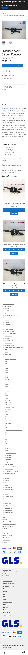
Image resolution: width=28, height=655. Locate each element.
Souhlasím (5, 7)
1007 (7, 361)
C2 (6, 416)
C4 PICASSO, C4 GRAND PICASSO (14, 430)
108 (7, 366)
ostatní (6, 352)
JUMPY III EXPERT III (11, 453)
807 (7, 398)
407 (7, 388)
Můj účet (5, 596)
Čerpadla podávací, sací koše (11, 315)
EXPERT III (8, 448)
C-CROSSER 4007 (10, 407)
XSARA (7, 462)
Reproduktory (8, 478)
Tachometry (7, 501)
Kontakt (5, 591)
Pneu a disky (6, 533)
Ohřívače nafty (8, 349)
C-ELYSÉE (8, 409)
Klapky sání (7, 338)
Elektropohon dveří (9, 329)
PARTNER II (8, 457)
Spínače (6, 494)
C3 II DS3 (8, 421)
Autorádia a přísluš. (9, 311)
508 (7, 393)
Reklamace (6, 610)
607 (7, 395)
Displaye (7, 320)
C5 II (7, 434)
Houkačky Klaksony (9, 331)
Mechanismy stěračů (9, 345)
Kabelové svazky (8, 336)
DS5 (7, 443)
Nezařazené (5, 531)
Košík (4, 594)
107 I (7, 363)
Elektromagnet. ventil (9, 324)
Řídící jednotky (8, 482)
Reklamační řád (7, 612)
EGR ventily (7, 322)
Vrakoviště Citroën (7, 581)
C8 (6, 439)
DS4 (7, 441)
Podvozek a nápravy (7, 535)
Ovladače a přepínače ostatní (11, 356)
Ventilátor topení (8, 508)
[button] (24, 22)
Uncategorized (6, 542)
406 (7, 87)
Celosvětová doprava (8, 586)
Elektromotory (8, 327)
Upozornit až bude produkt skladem (12, 66)
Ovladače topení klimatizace (11, 466)
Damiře (11, 647)
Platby (4, 604)
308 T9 (7, 384)
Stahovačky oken (9, 496)
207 (7, 370)
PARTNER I (8, 455)
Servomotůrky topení (9, 489)
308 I (7, 382)
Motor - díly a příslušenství (9, 524)
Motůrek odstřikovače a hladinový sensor (14, 347)
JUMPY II (8, 450)
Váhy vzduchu (8, 503)
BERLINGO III (9, 404)
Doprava (5, 589)
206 (7, 368)
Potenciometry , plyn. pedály (11, 471)
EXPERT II (8, 446)
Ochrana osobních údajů (9, 583)
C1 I (7, 411)
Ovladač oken (8, 354)
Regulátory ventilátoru (10, 473)
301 (7, 375)
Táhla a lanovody (7, 540)
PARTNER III (9, 459)
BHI (5, 313)
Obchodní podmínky (8, 602)
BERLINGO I (9, 400)
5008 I (7, 391)
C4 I (7, 425)
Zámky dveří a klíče (9, 512)
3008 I (7, 372)
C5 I (2, 15)
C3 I (7, 418)
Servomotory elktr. (9, 487)
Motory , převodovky (8, 526)
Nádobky (5, 528)
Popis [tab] (3, 96)
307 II (7, 379)
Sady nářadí (6, 537)
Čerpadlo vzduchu (9, 317)
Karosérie (5, 519)
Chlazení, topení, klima (8, 304)
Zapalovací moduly (9, 515)
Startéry (6, 498)
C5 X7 (7, 437)
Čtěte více (14, 213)
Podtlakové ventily (9, 469)
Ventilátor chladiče (9, 505)
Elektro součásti (10, 13)
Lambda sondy (8, 343)
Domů (4, 13)
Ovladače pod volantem (20, 13)
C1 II (7, 414)
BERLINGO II (9, 402)
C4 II (7, 427)
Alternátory (7, 308)
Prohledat (14, 652)
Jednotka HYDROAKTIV (10, 333)
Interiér (4, 517)
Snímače (7, 492)
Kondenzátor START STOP (11, 340)
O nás (4, 599)
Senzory (6, 485)
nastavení (15, 5)
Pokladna (5, 607)
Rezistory (7, 480)
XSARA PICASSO (10, 464)
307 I (7, 377)
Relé (6, 476)
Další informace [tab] (5, 100)
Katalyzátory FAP (7, 521)
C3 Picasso (8, 423)
